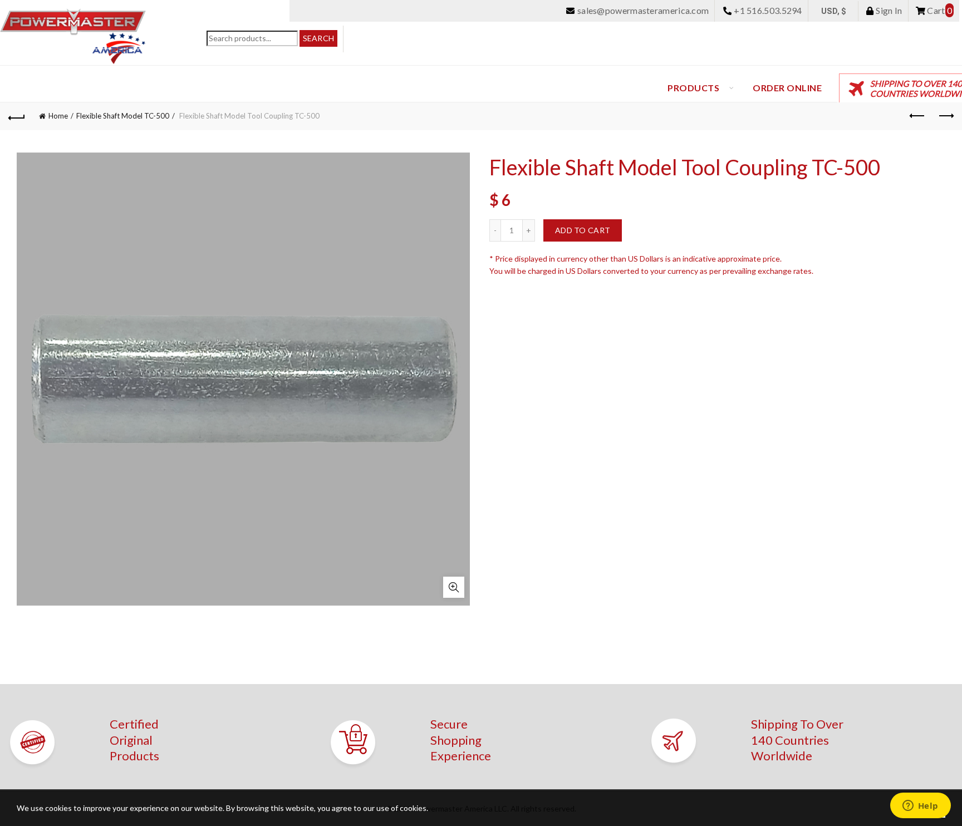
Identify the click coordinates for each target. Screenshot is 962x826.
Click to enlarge (453, 587)
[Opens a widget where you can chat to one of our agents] (920, 806)
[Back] (17, 116)
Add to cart (582, 230)
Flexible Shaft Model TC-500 (122, 115)
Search (319, 38)
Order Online (787, 87)
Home (58, 115)
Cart (938, 10)
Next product (945, 116)
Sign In (888, 10)
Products (693, 87)
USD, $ (834, 11)
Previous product (917, 116)
